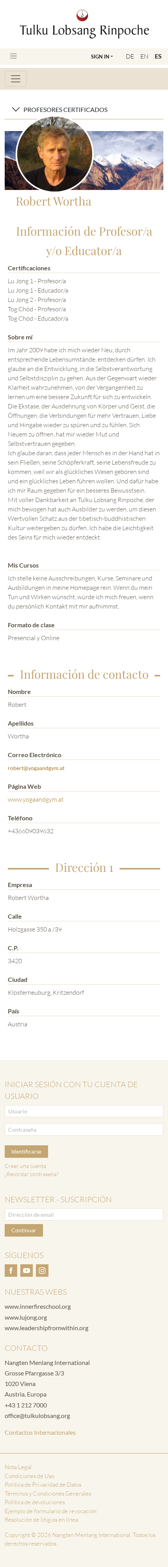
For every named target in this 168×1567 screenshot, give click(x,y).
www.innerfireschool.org (38, 1306)
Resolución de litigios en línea (41, 1519)
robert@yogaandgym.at (36, 768)
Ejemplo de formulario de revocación (51, 1511)
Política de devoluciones (35, 1502)
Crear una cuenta (25, 1165)
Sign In (100, 56)
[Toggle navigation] (13, 56)
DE (130, 56)
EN (144, 56)
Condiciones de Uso (29, 1476)
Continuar (23, 1230)
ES (158, 56)
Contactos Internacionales (40, 1432)
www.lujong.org (26, 1317)
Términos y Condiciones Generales (48, 1493)
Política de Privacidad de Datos (43, 1484)
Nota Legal (18, 1467)
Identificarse (26, 1151)
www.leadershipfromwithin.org (46, 1327)
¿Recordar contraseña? (32, 1174)
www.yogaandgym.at (36, 799)
